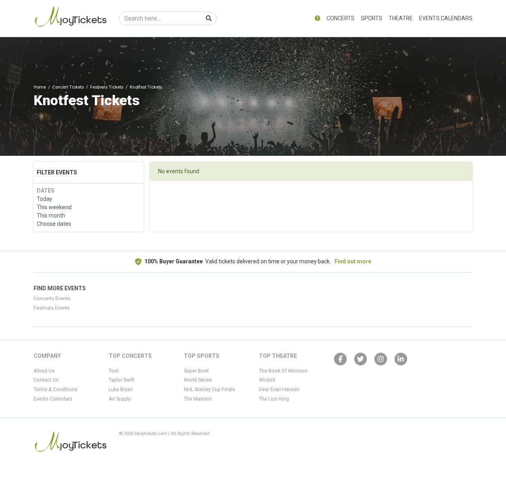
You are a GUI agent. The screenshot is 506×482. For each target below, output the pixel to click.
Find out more (352, 261)
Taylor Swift (121, 380)
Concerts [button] (341, 18)
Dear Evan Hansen (279, 389)
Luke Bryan (121, 389)
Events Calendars (445, 18)
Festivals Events (52, 308)
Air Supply (120, 399)
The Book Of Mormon (283, 371)
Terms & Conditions (55, 389)
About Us (44, 371)
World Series (198, 380)
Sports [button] (371, 18)
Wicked (267, 380)
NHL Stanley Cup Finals (209, 389)
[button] (317, 18)
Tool (114, 371)
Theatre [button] (401, 18)
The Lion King (274, 399)
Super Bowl (196, 371)
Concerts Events (52, 298)
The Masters (198, 399)
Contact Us (46, 380)
